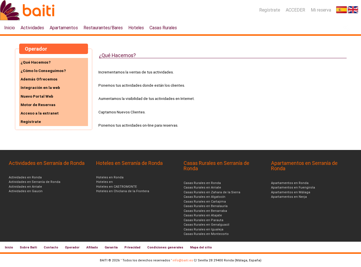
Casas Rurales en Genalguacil (206, 224)
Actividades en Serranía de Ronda (34, 182)
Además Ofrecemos (39, 79)
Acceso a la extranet (40, 113)
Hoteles (136, 27)
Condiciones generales (165, 247)
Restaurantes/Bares (103, 27)
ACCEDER (295, 10)
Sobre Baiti (28, 247)
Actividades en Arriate (25, 187)
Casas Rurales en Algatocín (204, 197)
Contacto (51, 247)
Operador (72, 247)
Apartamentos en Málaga (290, 192)
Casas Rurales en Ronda (202, 183)
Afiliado (92, 247)
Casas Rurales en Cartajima (205, 201)
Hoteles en (104, 182)
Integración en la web (40, 87)
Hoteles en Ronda (110, 177)
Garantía (111, 247)
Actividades (32, 27)
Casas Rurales (163, 27)
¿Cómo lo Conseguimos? (43, 70)
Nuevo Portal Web (37, 96)
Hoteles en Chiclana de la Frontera (122, 191)
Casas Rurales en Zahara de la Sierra (212, 192)
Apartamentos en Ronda (290, 183)
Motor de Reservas (38, 104)
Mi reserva (321, 10)
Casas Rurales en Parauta (203, 220)
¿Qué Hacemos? (35, 62)
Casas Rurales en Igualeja (203, 229)
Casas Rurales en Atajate (203, 215)
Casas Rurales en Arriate (202, 187)
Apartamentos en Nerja (289, 197)
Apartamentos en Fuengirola (293, 187)
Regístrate (269, 10)
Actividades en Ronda (25, 177)
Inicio (9, 27)
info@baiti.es (183, 260)
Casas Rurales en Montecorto (206, 234)
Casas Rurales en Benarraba (205, 211)
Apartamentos (64, 27)
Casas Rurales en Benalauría (206, 206)
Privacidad (132, 247)
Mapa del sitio (201, 247)
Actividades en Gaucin (26, 191)
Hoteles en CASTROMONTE (116, 187)
